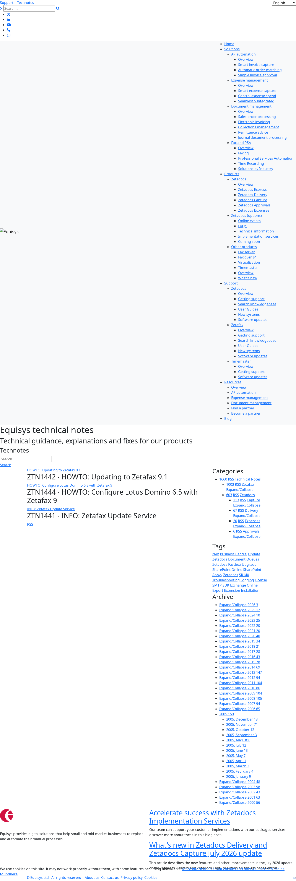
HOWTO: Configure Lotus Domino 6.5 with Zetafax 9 (69, 485)
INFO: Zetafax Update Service (51, 509)
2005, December (242, 719)
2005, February (239, 771)
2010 (253, 688)
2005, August (238, 740)
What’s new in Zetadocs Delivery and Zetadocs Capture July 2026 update (208, 849)
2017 (253, 651)
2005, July (236, 745)
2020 (253, 636)
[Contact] (8, 30)
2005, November (242, 724)
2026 (252, 604)
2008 (254, 698)
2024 (253, 615)
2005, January (238, 776)
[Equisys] (9, 231)
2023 (253, 620)
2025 (253, 610)
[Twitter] (8, 14)
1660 (223, 479)
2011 (254, 682)
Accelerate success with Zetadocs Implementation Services (202, 816)
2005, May (236, 755)
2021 (253, 630)
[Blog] (8, 35)
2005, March (237, 766)
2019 (253, 641)
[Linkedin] (8, 19)
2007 (253, 703)
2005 (226, 714)
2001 (253, 797)
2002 (253, 792)
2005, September (241, 734)
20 (235, 520)
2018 (253, 646)
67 (235, 510)
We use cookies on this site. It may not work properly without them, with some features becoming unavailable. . (142, 871)
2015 (253, 662)
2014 (253, 667)
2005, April (236, 760)
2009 (254, 693)
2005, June (237, 750)
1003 (230, 484)
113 (236, 500)
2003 (253, 787)
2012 (253, 677)
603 (229, 494)
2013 (254, 672)
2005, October (240, 729)
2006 (253, 708)
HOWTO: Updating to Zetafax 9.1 (54, 470)
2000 (253, 802)
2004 (253, 781)
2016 (253, 656)
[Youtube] (9, 24)
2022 (253, 625)
